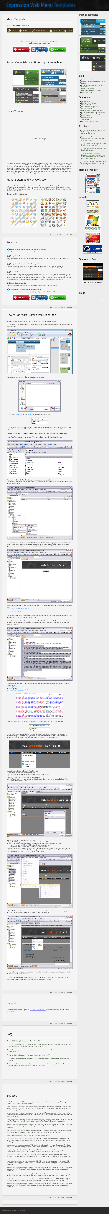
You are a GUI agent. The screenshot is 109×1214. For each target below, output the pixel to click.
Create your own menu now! (39, 43)
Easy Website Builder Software (90, 90)
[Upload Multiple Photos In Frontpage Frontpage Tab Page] (24, 212)
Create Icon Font (86, 80)
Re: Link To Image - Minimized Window (17, 1102)
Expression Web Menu (49, 42)
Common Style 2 (86, 117)
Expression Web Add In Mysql (90, 114)
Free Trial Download (60, 235)
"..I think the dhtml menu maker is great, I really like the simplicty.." (93, 144)
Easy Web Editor (86, 92)
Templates (84, 97)
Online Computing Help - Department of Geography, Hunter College (24, 1119)
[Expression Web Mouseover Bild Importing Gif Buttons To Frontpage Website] (92, 27)
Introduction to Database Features (18, 1145)
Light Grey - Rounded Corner (90, 121)
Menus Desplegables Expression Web (93, 112)
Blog (81, 76)
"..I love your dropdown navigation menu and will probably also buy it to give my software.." (93, 163)
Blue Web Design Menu (88, 103)
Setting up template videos (15, 1130)
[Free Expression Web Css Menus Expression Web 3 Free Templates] (53, 77)
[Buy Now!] (21, 49)
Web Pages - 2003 (16, 1150)
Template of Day (87, 259)
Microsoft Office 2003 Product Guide (19, 1135)
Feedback (84, 126)
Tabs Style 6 (85, 119)
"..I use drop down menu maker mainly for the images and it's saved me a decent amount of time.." (93, 131)
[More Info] (58, 49)
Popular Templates (88, 14)
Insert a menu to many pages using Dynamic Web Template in (24, 1106)
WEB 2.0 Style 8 (86, 108)
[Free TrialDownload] (39, 49)
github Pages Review (87, 88)
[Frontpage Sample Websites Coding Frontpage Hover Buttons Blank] (25, 94)
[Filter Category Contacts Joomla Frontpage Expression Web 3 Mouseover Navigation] (25, 77)
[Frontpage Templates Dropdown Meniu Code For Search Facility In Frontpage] (93, 284)
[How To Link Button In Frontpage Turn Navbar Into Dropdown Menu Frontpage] (53, 212)
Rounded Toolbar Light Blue (89, 107)
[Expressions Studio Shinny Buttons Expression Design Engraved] (92, 62)
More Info (69, 235)
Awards (83, 197)
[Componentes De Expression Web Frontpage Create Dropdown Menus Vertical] (92, 44)
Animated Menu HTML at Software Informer (23, 1113)
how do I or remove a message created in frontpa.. (23, 1178)
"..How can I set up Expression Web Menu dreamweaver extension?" (28, 1055)
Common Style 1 (86, 116)
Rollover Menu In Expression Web (91, 110)
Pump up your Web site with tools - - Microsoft (23, 1124)
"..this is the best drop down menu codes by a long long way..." (94, 149)
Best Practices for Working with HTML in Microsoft (24, 1154)
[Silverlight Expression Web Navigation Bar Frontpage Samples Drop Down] (53, 94)
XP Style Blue (85, 101)
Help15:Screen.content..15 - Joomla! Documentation (21, 1138)
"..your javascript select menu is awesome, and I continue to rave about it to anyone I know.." (93, 138)
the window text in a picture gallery (19, 1174)
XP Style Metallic (86, 105)
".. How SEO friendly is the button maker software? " (23, 1041)
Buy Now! (49, 235)
